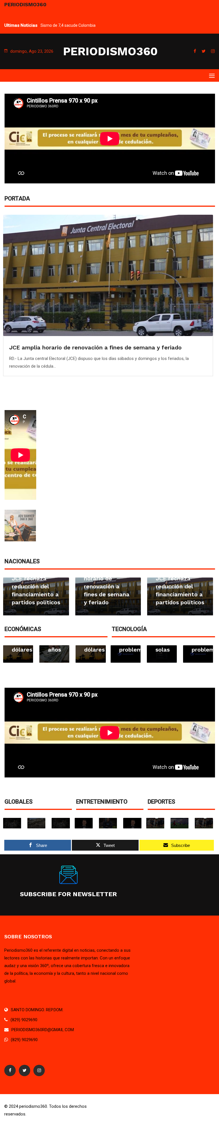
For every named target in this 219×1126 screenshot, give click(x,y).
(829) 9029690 (24, 1019)
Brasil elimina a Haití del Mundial (55, 347)
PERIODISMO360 (110, 51)
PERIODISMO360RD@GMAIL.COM (42, 1029)
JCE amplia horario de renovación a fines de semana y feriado (34, 586)
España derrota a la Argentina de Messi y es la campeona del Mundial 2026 (107, 25)
